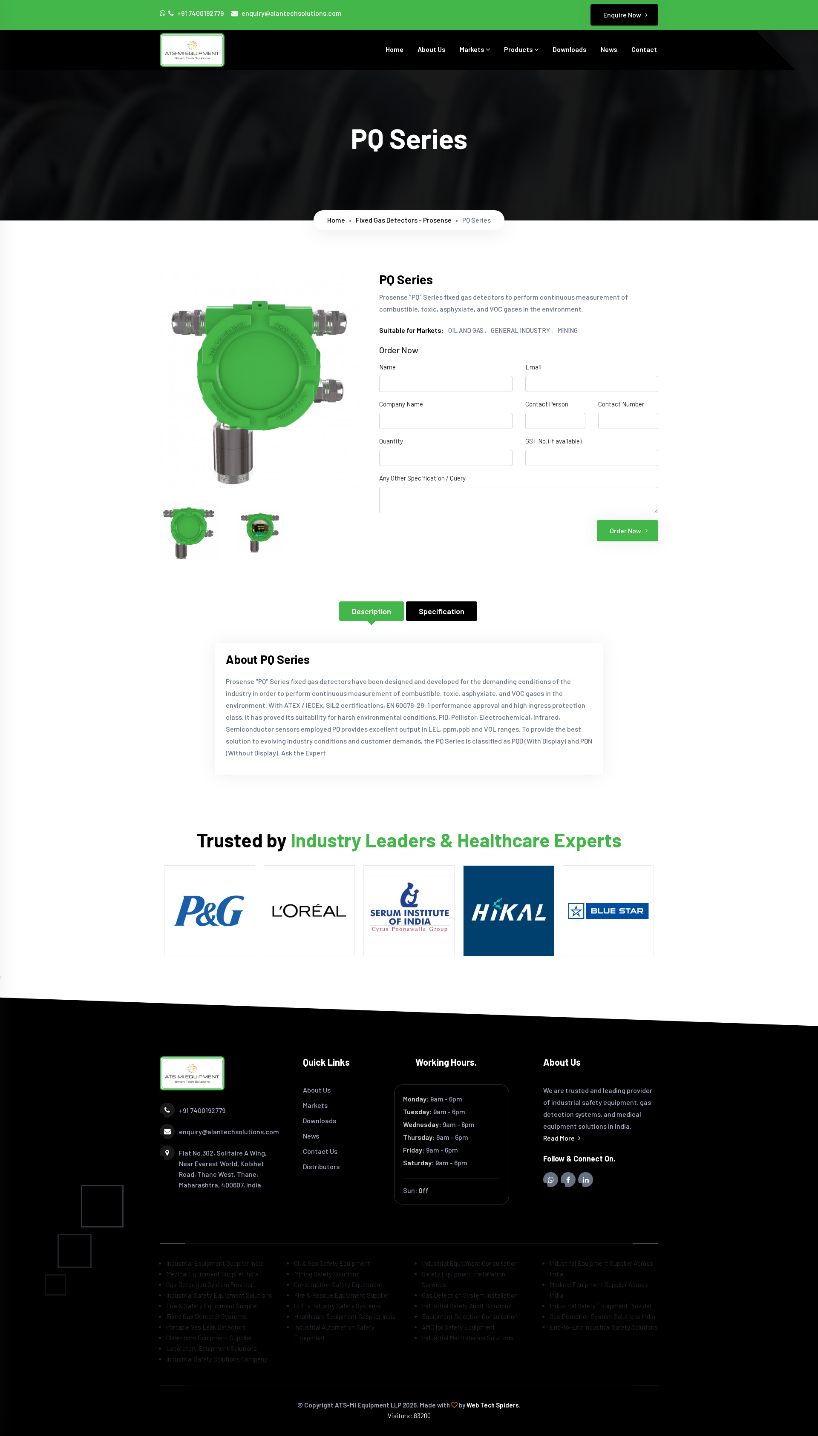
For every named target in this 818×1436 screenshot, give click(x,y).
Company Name (401, 404)
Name (387, 367)
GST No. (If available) (553, 441)
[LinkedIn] (585, 1179)
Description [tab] (371, 611)
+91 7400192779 (200, 13)
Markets (473, 49)
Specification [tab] (441, 611)
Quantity (391, 441)
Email (533, 367)
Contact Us (320, 1151)
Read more (559, 1138)
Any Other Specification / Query (422, 478)
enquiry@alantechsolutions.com (292, 13)
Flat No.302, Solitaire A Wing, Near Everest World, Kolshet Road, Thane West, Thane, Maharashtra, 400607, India (223, 1169)
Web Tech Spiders (493, 1405)
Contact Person (546, 404)
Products (519, 49)
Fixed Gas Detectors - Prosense (404, 220)
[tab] (189, 530)
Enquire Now (622, 15)
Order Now (625, 530)
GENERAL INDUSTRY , (522, 330)
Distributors (321, 1166)
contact (644, 49)
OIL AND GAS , (467, 330)
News (609, 49)
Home (394, 49)
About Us (432, 49)
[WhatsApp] (163, 15)
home (336, 220)
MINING (567, 330)
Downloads (570, 49)
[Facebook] (568, 1179)
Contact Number (621, 404)
